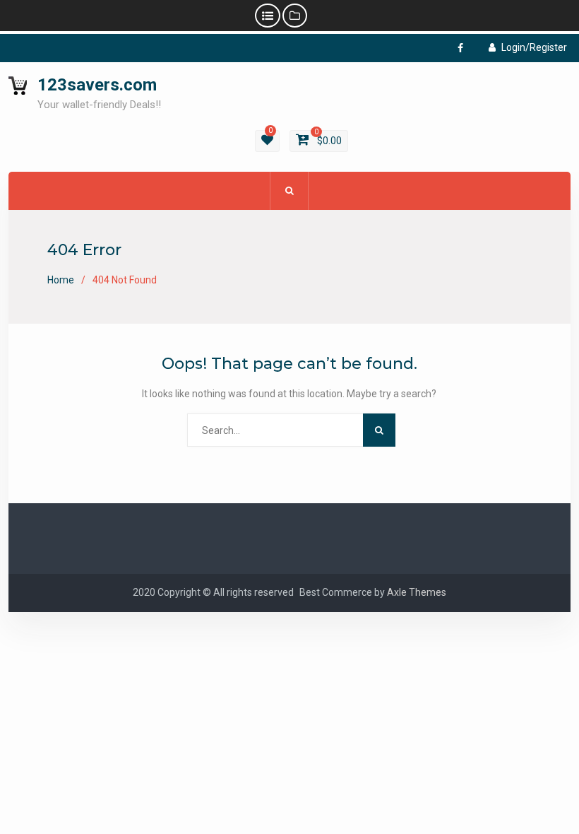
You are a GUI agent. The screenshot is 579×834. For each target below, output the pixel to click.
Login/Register (534, 47)
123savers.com (97, 85)
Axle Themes (416, 592)
